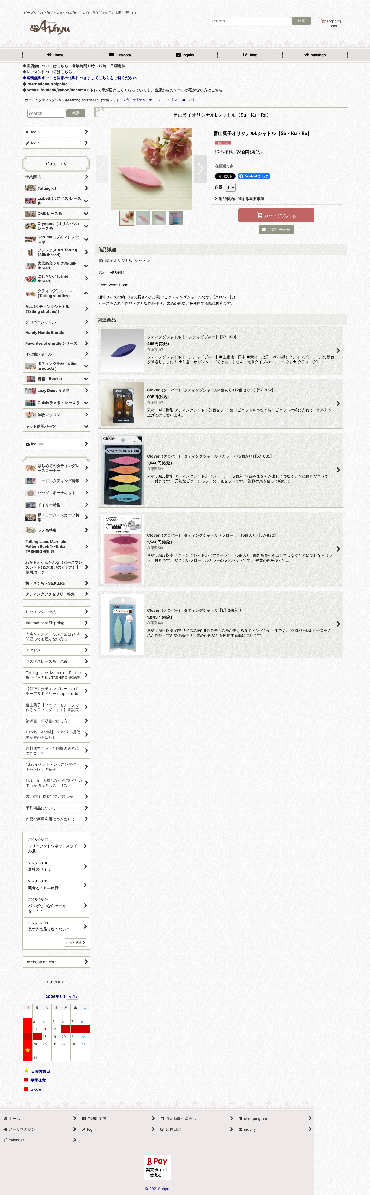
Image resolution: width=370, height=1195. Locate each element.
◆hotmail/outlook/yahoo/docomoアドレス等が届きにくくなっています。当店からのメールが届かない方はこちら (122, 90)
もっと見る (74, 942)
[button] (102, 169)
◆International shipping (45, 84)
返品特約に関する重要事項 (241, 198)
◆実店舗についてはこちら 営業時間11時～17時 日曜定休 (73, 65)
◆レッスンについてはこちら (47, 71)
